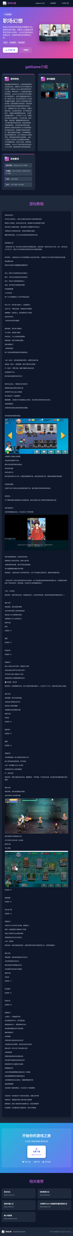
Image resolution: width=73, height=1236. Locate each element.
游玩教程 (53, 3)
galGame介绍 (40, 3)
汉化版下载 (65, 3)
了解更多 (26, 50)
